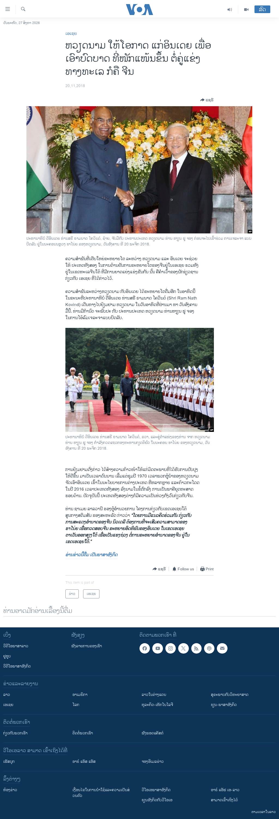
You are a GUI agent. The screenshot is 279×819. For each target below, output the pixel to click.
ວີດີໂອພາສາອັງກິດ (17, 666)
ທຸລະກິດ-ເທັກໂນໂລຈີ (157, 705)
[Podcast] (209, 648)
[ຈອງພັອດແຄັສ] (222, 648)
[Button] (207, 100)
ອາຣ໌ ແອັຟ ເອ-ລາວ (225, 790)
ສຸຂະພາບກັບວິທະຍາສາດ (229, 695)
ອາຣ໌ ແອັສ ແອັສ (84, 761)
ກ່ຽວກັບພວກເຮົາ (15, 733)
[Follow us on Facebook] (145, 648)
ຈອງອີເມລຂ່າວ (153, 761)
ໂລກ (75, 705)
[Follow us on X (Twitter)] (183, 648)
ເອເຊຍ (71, 33)
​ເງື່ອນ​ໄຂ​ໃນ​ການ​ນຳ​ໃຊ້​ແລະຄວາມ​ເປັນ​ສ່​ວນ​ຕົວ (101, 793)
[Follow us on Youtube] (157, 648)
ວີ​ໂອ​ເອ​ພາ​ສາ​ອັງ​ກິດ (156, 790)
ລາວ (6, 695)
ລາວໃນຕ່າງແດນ (154, 695)
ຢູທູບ (7, 656)
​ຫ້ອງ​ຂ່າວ (10, 790)
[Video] (246, 9)
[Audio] (230, 9)
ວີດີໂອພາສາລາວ (15, 646)
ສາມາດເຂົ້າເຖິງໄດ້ (224, 800)
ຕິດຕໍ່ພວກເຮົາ (82, 733)
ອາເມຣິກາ (79, 695)
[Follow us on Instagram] (170, 648)
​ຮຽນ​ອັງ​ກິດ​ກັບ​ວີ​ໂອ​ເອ (157, 800)
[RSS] (196, 648)
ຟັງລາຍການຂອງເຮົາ (86, 646)
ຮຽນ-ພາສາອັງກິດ (224, 705)
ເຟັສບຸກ (9, 761)
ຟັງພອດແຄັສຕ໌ (152, 733)
